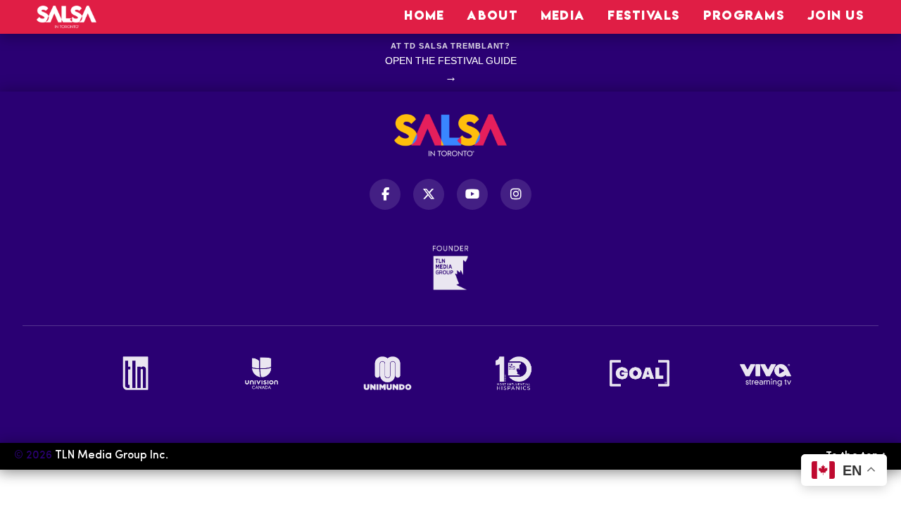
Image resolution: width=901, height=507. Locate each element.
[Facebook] (385, 194)
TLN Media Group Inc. (111, 455)
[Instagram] (515, 194)
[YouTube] (472, 194)
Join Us (835, 15)
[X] (428, 194)
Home (424, 15)
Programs (744, 15)
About (492, 15)
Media (563, 15)
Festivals (644, 15)
